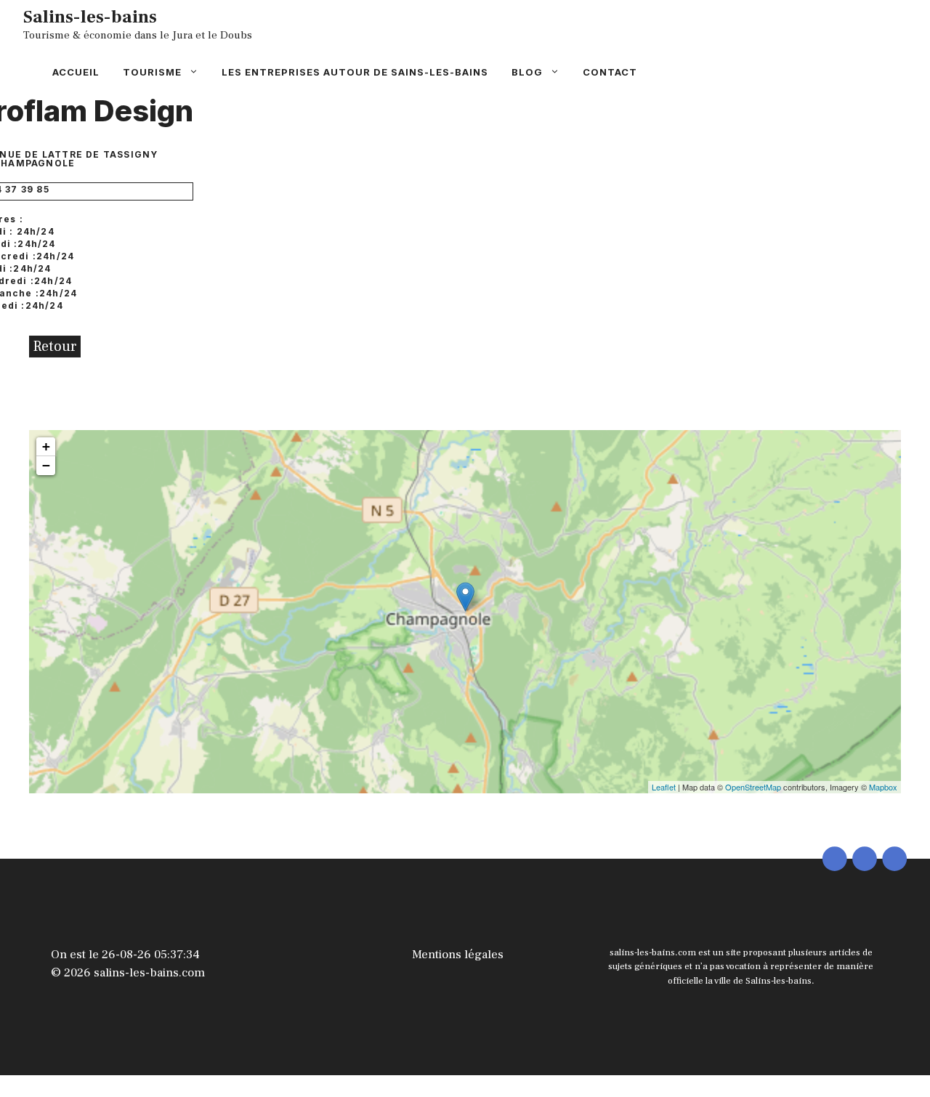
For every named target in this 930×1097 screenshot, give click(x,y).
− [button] (46, 465)
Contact (610, 72)
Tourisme (152, 72)
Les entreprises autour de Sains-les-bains (355, 72)
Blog (527, 72)
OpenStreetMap (753, 787)
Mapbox (883, 787)
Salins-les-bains (90, 16)
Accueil (76, 72)
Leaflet (664, 787)
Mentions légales (458, 955)
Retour (55, 346)
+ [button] (46, 446)
